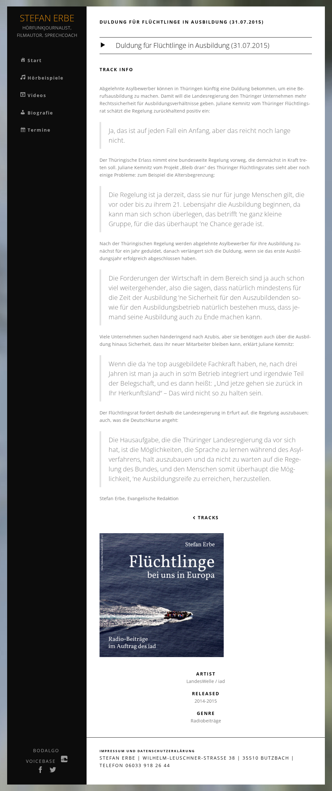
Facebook (41, 771)
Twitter (53, 771)
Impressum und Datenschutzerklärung (147, 751)
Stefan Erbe (47, 18)
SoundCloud (64, 761)
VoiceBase (41, 761)
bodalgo (46, 750)
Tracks (207, 517)
